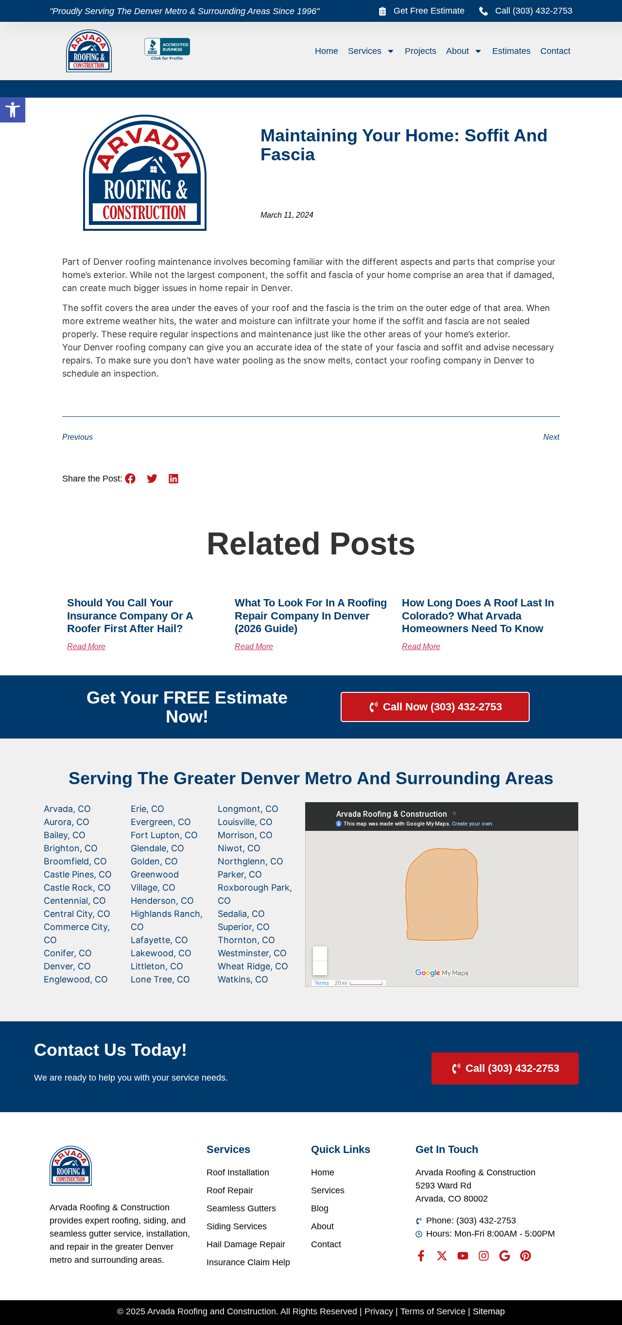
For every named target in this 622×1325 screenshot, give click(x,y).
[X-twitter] (442, 1255)
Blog (319, 1208)
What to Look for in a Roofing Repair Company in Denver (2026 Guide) (311, 616)
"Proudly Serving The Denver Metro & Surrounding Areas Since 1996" (184, 11)
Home (326, 51)
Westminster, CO (252, 953)
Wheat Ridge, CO (253, 966)
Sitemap (489, 1311)
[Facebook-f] (421, 1255)
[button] (12, 109)
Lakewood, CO (161, 953)
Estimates (511, 51)
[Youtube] (462, 1255)
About (457, 51)
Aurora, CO (66, 822)
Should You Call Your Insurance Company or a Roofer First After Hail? (130, 616)
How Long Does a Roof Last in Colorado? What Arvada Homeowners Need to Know (478, 616)
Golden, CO (154, 861)
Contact (555, 51)
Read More (86, 646)
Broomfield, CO (75, 861)
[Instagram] (483, 1255)
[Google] (504, 1255)
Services (364, 51)
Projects (420, 51)
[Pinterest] (525, 1255)
